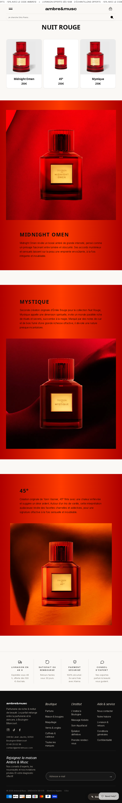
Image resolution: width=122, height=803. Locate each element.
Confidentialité (104, 740)
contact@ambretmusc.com (19, 747)
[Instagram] (8, 730)
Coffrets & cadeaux (50, 735)
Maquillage (50, 722)
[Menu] (10, 9)
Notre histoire (104, 716)
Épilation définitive (76, 733)
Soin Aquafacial (79, 725)
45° (61, 79)
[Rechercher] (112, 17)
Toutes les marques (50, 744)
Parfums (49, 711)
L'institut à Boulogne (76, 713)
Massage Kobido (79, 720)
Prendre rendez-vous (80, 742)
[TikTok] (14, 730)
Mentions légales (54, 791)
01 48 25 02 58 (13, 744)
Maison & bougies (54, 716)
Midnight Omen (24, 79)
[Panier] (110, 8)
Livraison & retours (102, 724)
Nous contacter (105, 711)
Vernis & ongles (53, 727)
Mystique (98, 79)
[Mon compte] (103, 9)
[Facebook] (19, 730)
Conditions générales (102, 733)
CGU (66, 791)
